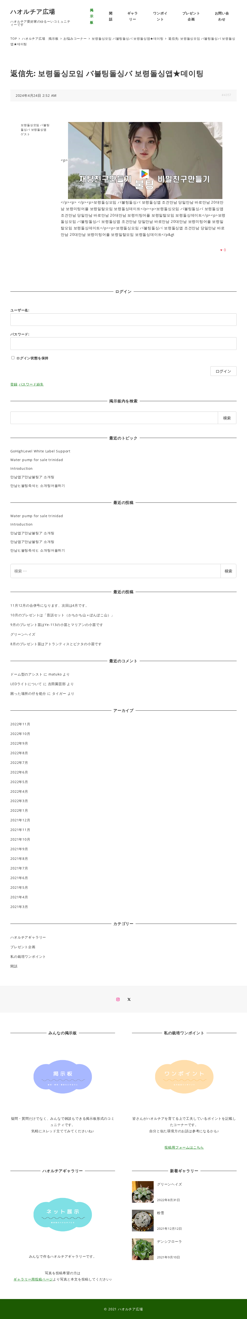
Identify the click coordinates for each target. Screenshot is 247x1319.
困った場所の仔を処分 (28, 693)
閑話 (14, 966)
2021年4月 (19, 897)
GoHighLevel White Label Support (40, 451)
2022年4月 (19, 791)
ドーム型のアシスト (26, 674)
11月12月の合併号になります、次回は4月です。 (49, 605)
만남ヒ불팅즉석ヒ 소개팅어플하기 (37, 485)
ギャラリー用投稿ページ (33, 1279)
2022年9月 (19, 743)
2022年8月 (19, 753)
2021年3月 (19, 906)
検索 (228, 571)
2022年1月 (19, 810)
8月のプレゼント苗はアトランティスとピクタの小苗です (56, 644)
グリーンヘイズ (22, 634)
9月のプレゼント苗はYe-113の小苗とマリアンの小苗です (56, 624)
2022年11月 (20, 724)
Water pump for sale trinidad (36, 459)
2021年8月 (19, 858)
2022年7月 (19, 762)
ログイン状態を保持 (32, 358)
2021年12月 (20, 820)
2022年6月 (19, 772)
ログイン (223, 371)
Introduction (21, 468)
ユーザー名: (19, 310)
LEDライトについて (26, 684)
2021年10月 (20, 839)
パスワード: (19, 334)
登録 (14, 384)
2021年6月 (19, 877)
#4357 (226, 95)
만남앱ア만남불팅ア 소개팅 (32, 477)
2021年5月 (19, 887)
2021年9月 (19, 849)
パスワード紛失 (31, 384)
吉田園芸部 (57, 684)
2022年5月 (19, 781)
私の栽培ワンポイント (28, 956)
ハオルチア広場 (32, 11)
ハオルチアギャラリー (28, 937)
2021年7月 (19, 868)
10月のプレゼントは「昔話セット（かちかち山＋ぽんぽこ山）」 (62, 615)
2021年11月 (20, 829)
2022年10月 (20, 733)
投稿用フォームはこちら (184, 1147)
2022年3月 (19, 800)
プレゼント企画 (22, 947)
